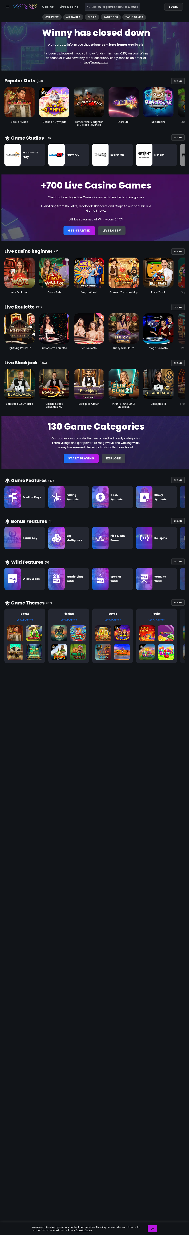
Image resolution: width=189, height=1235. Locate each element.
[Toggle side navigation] (7, 7)
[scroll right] (184, 17)
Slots (92, 17)
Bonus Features (29, 521)
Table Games (134, 17)
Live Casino (69, 7)
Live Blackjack (21, 363)
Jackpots (111, 17)
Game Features (29, 480)
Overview (52, 17)
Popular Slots (19, 81)
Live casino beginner (28, 251)
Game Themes (28, 603)
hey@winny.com (96, 62)
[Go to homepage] (25, 6)
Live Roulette (19, 307)
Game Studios (27, 138)
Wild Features (27, 562)
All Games (73, 17)
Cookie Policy (84, 1230)
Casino (48, 7)
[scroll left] (4, 17)
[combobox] (112, 7)
